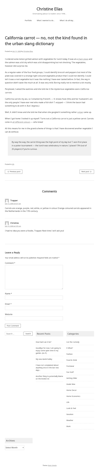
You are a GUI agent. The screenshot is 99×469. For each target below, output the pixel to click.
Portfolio (28, 20)
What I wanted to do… (46, 20)
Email (8, 304)
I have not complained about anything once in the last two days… (47, 367)
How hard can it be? (43, 342)
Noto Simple (52, 465)
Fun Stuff (70, 372)
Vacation (69, 414)
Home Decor (71, 390)
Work (68, 426)
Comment (10, 263)
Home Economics (73, 396)
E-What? (69, 348)
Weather (69, 420)
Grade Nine (70, 384)
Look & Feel (71, 408)
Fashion (69, 354)
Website (8, 314)
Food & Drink (71, 360)
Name (8, 293)
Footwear (70, 366)
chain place (83, 59)
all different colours (21, 122)
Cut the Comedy (72, 342)
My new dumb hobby (44, 359)
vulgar (80, 112)
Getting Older (71, 378)
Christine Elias (49, 8)
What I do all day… (67, 20)
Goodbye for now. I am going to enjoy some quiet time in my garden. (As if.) (48, 350)
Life (13, 164)
